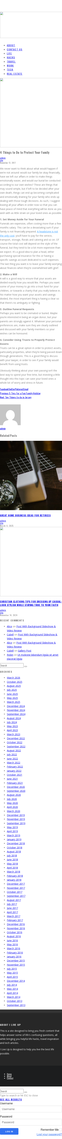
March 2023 (13, 734)
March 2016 (13, 948)
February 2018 (15, 875)
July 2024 (12, 722)
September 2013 (16, 1005)
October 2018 (14, 847)
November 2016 (16, 928)
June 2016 (12, 940)
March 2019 (13, 835)
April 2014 (12, 993)
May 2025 (12, 698)
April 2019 (12, 831)
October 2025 (14, 681)
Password (6, 1116)
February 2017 (15, 920)
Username (6, 1103)
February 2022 (15, 766)
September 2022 (16, 746)
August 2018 (14, 851)
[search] (25, 666)
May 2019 (12, 827)
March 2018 (13, 871)
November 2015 (16, 964)
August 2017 (14, 900)
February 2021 (15, 783)
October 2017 (14, 892)
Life (1, 160)
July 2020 (12, 799)
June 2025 (12, 694)
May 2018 (12, 863)
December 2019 (16, 815)
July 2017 (12, 904)
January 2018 (14, 879)
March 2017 (13, 916)
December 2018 (16, 843)
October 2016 (14, 932)
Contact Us (14, 49)
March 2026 (13, 677)
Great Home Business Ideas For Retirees (25, 515)
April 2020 (12, 807)
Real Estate (14, 73)
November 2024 (16, 710)
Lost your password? (49, 1134)
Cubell (10, 634)
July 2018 (12, 855)
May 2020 (12, 803)
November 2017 (16, 888)
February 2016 (15, 952)
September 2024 (16, 714)
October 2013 (14, 1001)
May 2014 (12, 988)
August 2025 (14, 685)
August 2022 (14, 750)
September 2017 (16, 896)
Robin (10, 654)
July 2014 (12, 984)
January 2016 (14, 956)
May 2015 (12, 972)
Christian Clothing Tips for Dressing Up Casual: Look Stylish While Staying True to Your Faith (31, 603)
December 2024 (16, 706)
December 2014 (16, 980)
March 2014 (13, 997)
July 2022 (12, 754)
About (9, 1076)
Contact (10, 1078)
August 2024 (14, 718)
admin (3, 158)
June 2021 (12, 778)
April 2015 (12, 976)
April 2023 (12, 730)
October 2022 (14, 742)
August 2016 (14, 936)
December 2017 (16, 883)
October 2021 (14, 774)
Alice (9, 626)
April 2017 (12, 912)
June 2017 (12, 908)
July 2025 (12, 689)
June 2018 (12, 859)
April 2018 (12, 867)
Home (9, 1073)
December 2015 (16, 960)
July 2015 (12, 968)
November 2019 (16, 819)
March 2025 (13, 702)
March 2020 (13, 811)
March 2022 (13, 762)
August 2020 (14, 794)
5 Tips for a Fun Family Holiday (20, 393)
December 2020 (16, 787)
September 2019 (16, 823)
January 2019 (14, 839)
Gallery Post (24, 650)
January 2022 (14, 770)
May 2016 (12, 944)
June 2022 (12, 758)
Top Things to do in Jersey (15, 397)
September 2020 (16, 790)
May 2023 (12, 726)
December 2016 (16, 924)
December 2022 (16, 738)
